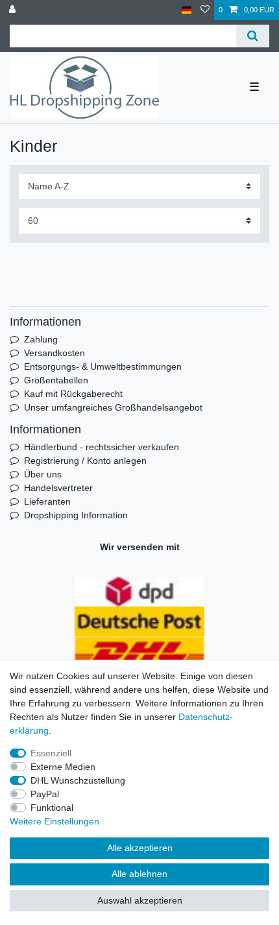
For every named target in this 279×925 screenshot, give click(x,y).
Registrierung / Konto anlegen (85, 460)
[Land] (186, 10)
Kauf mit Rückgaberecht (73, 394)
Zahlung (41, 339)
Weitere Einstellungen (54, 821)
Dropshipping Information (76, 515)
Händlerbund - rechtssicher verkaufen (101, 447)
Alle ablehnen (139, 874)
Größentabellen (56, 380)
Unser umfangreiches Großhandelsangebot (113, 407)
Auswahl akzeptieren (139, 900)
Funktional (51, 807)
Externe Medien (62, 767)
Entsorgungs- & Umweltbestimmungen (103, 366)
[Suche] (252, 36)
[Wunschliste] (205, 10)
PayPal (44, 794)
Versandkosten (54, 353)
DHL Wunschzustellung (77, 780)
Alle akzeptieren (140, 848)
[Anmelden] (14, 10)
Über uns (43, 474)
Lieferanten (47, 501)
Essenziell (50, 753)
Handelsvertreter (58, 488)
